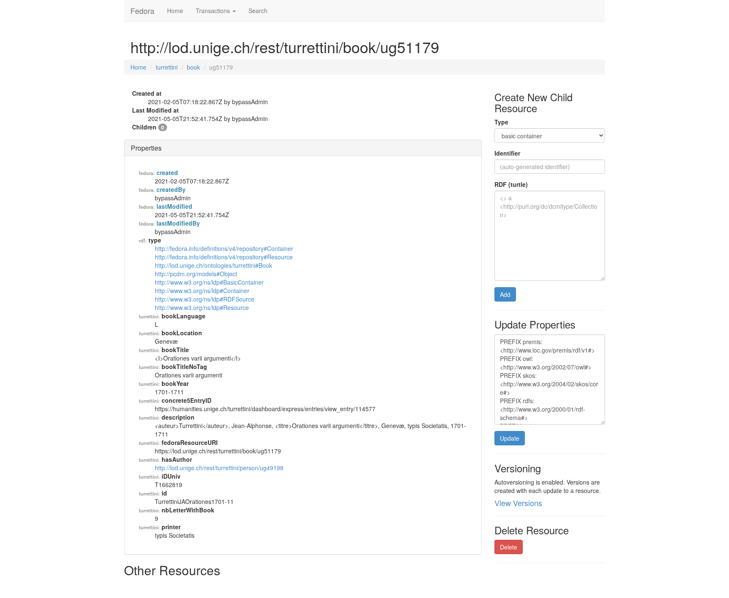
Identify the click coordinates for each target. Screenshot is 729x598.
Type (501, 122)
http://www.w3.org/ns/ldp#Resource (202, 307)
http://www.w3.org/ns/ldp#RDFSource (204, 299)
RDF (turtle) (511, 184)
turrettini (167, 67)
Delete (508, 547)
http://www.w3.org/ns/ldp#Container (202, 290)
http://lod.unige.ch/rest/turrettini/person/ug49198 (219, 467)
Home (175, 10)
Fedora (142, 10)
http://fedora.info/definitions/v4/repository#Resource (224, 257)
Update (509, 438)
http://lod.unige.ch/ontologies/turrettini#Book (213, 265)
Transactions (214, 10)
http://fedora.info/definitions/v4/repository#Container (224, 248)
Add (505, 294)
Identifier (507, 153)
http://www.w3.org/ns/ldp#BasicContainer (209, 282)
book (193, 67)
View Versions (518, 502)
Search (257, 10)
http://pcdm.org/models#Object (196, 273)
